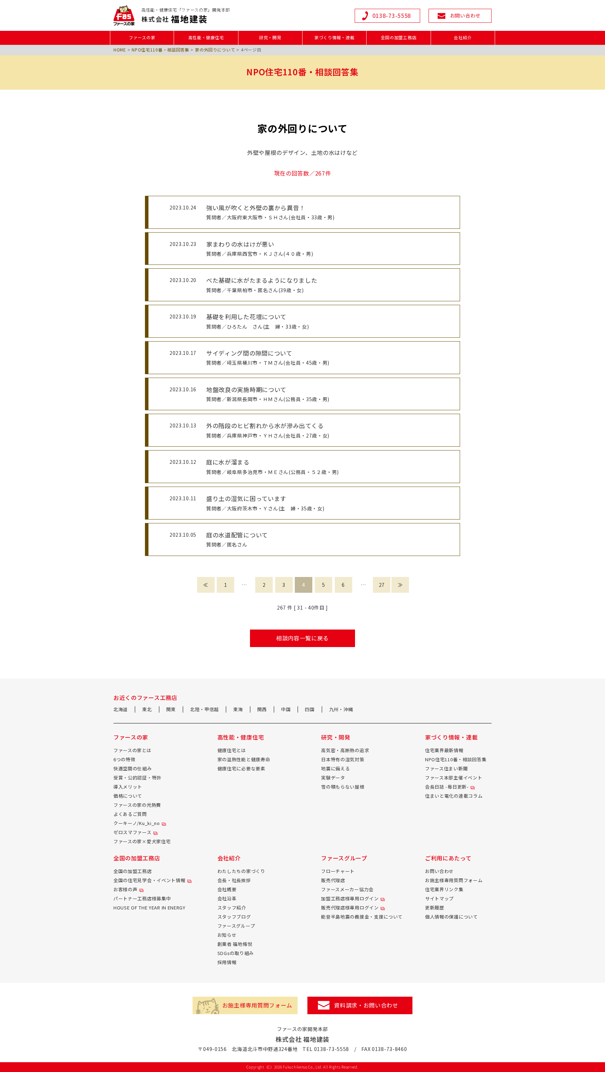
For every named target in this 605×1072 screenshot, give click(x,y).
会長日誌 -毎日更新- (447, 786)
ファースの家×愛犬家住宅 (142, 841)
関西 (262, 709)
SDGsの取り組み (235, 953)
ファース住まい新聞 (446, 768)
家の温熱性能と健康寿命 (243, 759)
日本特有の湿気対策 (342, 759)
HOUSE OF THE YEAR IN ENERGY (149, 907)
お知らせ (227, 935)
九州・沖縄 (341, 709)
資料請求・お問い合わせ (366, 1005)
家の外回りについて (215, 50)
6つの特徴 (124, 759)
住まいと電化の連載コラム (453, 795)
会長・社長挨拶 (234, 880)
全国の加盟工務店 (132, 871)
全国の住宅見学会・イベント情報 (149, 880)
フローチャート (338, 871)
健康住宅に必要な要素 (241, 768)
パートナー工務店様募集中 (142, 898)
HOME (119, 50)
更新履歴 (434, 907)
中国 (286, 709)
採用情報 (227, 962)
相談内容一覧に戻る (302, 638)
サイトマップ (439, 898)
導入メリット (127, 786)
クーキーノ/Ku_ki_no (136, 823)
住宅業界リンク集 (444, 889)
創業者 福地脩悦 (234, 944)
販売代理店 (333, 880)
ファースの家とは (132, 750)
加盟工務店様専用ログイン (349, 898)
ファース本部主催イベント (453, 777)
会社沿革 (227, 898)
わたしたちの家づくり (241, 871)
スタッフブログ (234, 916)
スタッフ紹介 (231, 907)
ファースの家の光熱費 (137, 805)
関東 (171, 709)
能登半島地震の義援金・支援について (362, 916)
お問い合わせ (439, 871)
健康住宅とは (231, 750)
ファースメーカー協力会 (347, 889)
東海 (238, 709)
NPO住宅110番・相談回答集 (160, 50)
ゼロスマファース (132, 832)
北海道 (120, 709)
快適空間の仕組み (132, 768)
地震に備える (335, 768)
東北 (147, 709)
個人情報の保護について (451, 916)
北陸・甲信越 (204, 709)
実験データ (333, 777)
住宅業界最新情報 (444, 750)
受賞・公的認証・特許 (137, 777)
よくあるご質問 (130, 814)
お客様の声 (125, 889)
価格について (127, 795)
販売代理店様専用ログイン (349, 907)
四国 (309, 709)
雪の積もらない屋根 (342, 786)
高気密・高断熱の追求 (345, 750)
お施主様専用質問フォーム (453, 880)
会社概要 (227, 889)
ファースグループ (236, 925)
